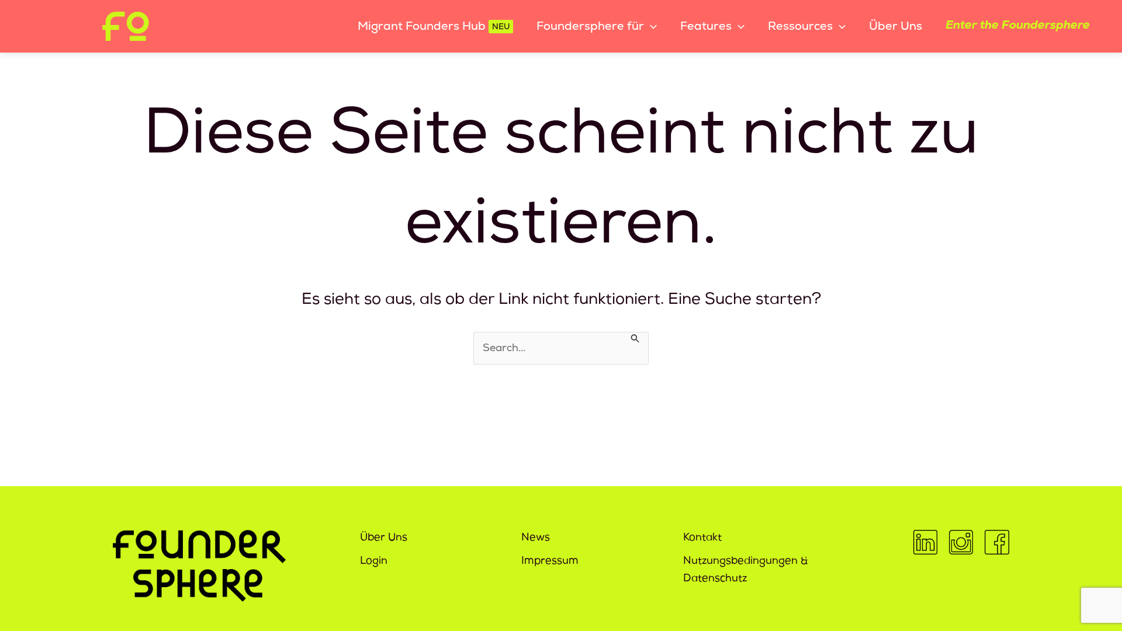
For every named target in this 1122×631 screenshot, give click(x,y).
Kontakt (702, 538)
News (535, 538)
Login (373, 561)
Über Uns (383, 538)
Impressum (550, 561)
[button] (650, 26)
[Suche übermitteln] (635, 337)
